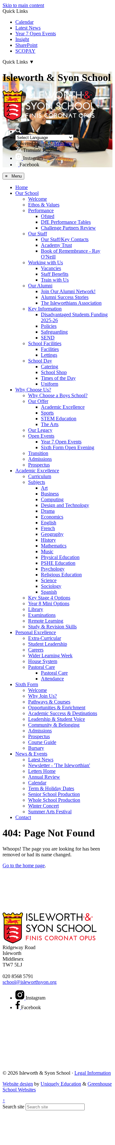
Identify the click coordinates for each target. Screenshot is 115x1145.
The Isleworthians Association (71, 303)
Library (35, 609)
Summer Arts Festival (50, 811)
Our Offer (38, 401)
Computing (52, 499)
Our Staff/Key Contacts (64, 239)
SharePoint (26, 45)
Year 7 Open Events (35, 33)
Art (44, 488)
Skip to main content (23, 5)
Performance (41, 210)
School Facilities (44, 343)
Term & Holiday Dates (51, 788)
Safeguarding (54, 332)
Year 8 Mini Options (48, 603)
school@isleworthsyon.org (30, 982)
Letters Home (42, 771)
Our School (27, 193)
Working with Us (45, 262)
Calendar (24, 22)
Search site (13, 1106)
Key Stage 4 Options (49, 597)
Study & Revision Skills (52, 626)
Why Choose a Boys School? (58, 395)
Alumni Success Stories (64, 297)
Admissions (40, 459)
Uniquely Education (61, 1084)
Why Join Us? (42, 696)
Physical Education (60, 557)
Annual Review (44, 777)
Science (49, 580)
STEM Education (58, 418)
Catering (49, 366)
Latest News (28, 28)
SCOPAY (25, 51)
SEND (48, 337)
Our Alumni (40, 285)
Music (47, 551)
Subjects (36, 482)
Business (50, 493)
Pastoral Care (41, 667)
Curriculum (39, 476)
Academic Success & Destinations (62, 713)
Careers (35, 649)
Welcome (37, 199)
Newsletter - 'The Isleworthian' (59, 765)
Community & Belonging (54, 725)
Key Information (45, 308)
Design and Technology (65, 505)
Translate (63, 143)
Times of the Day (58, 378)
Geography (52, 534)
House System (42, 661)
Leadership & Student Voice (56, 719)
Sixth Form (26, 684)
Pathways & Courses (49, 701)
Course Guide (42, 742)
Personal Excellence (35, 632)
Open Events (41, 436)
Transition (38, 453)
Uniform (49, 384)
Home (21, 187)
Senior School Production (54, 794)
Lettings (49, 355)
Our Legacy (40, 430)
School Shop (54, 372)
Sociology (51, 586)
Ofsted (47, 216)
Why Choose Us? (33, 389)
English (48, 522)
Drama (48, 511)
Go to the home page (24, 865)
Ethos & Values (43, 204)
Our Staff (37, 233)
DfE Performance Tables (66, 222)
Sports (47, 412)
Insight (22, 39)
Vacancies (51, 268)
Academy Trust (56, 245)
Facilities (50, 349)
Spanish (49, 592)
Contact (23, 817)
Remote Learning (45, 621)
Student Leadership (47, 644)
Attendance (52, 678)
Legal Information (92, 1073)
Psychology (53, 569)
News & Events (31, 753)
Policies (49, 326)
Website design (18, 1084)
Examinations (42, 615)
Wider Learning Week (50, 655)
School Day (40, 360)
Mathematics (53, 545)
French (48, 528)
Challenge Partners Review (68, 228)
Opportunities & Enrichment (56, 707)
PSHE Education (58, 563)
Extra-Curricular (44, 638)
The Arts (49, 424)
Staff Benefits (54, 274)
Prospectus (39, 465)
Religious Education (61, 574)
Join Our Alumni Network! (68, 291)
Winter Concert (43, 805)
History (48, 540)
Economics (52, 517)
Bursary (36, 748)
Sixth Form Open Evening (67, 447)
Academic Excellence (63, 407)
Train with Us (55, 280)
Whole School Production (54, 800)
